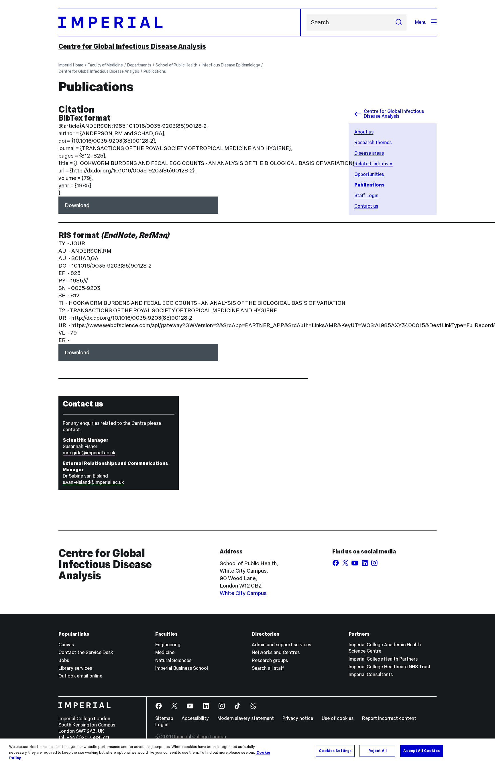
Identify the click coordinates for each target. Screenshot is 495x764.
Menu (421, 22)
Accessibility (195, 718)
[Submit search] (398, 22)
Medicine (164, 652)
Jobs (63, 660)
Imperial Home (70, 65)
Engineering (167, 645)
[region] (247, 751)
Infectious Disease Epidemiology (231, 65)
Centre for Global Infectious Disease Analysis (132, 46)
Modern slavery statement (245, 718)
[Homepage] (179, 22)
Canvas (66, 645)
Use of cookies (337, 718)
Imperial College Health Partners (383, 659)
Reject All (377, 750)
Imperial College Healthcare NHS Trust (390, 667)
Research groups (270, 660)
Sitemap (164, 718)
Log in (161, 725)
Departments (139, 65)
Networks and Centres (276, 652)
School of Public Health (176, 65)
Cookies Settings (335, 750)
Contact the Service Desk (85, 652)
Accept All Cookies (421, 750)
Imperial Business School (181, 668)
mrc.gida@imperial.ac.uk (89, 453)
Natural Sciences (173, 660)
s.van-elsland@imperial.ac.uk (93, 482)
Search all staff (268, 668)
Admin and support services (281, 645)
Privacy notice (297, 718)
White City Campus (243, 593)
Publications (155, 71)
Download (77, 205)
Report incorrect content (389, 718)
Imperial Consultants (371, 674)
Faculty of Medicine (105, 65)
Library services (75, 668)
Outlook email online (80, 676)
